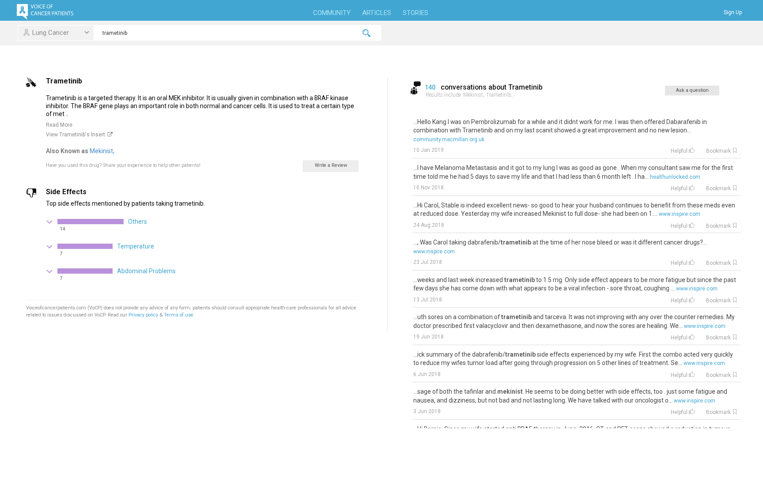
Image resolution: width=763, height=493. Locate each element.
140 (431, 87)
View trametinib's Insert (75, 135)
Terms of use (178, 315)
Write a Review (331, 165)
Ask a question (692, 90)
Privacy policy (143, 315)
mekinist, (103, 150)
